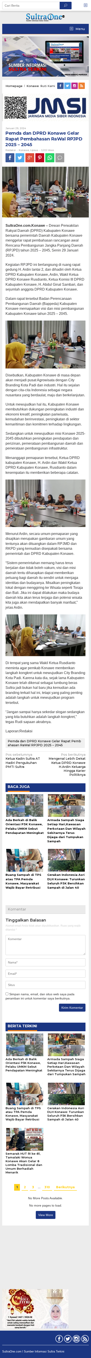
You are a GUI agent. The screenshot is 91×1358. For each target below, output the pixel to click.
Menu (80, 29)
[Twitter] (67, 86)
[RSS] (81, 86)
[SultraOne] (45, 17)
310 (47, 1187)
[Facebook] (60, 86)
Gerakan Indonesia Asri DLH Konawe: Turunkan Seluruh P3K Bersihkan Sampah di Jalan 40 (65, 1113)
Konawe (24, 150)
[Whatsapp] (49, 157)
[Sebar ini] (10, 157)
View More (45, 1215)
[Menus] (87, 5)
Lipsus (34, 150)
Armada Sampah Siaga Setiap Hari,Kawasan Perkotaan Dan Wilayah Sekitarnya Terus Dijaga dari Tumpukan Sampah (66, 1066)
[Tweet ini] (19, 157)
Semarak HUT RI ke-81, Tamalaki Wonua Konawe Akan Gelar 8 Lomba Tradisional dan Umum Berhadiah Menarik (24, 1163)
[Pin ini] (39, 157)
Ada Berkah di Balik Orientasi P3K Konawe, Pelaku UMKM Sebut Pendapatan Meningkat (24, 1064)
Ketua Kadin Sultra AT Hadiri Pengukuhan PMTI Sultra (23, 761)
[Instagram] (74, 86)
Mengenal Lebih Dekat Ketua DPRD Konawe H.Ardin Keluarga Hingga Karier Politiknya (67, 765)
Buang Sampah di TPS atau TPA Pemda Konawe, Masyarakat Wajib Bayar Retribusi (23, 1113)
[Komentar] (59, 157)
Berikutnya (65, 1187)
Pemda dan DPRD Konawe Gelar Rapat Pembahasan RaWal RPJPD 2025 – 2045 (44, 743)
